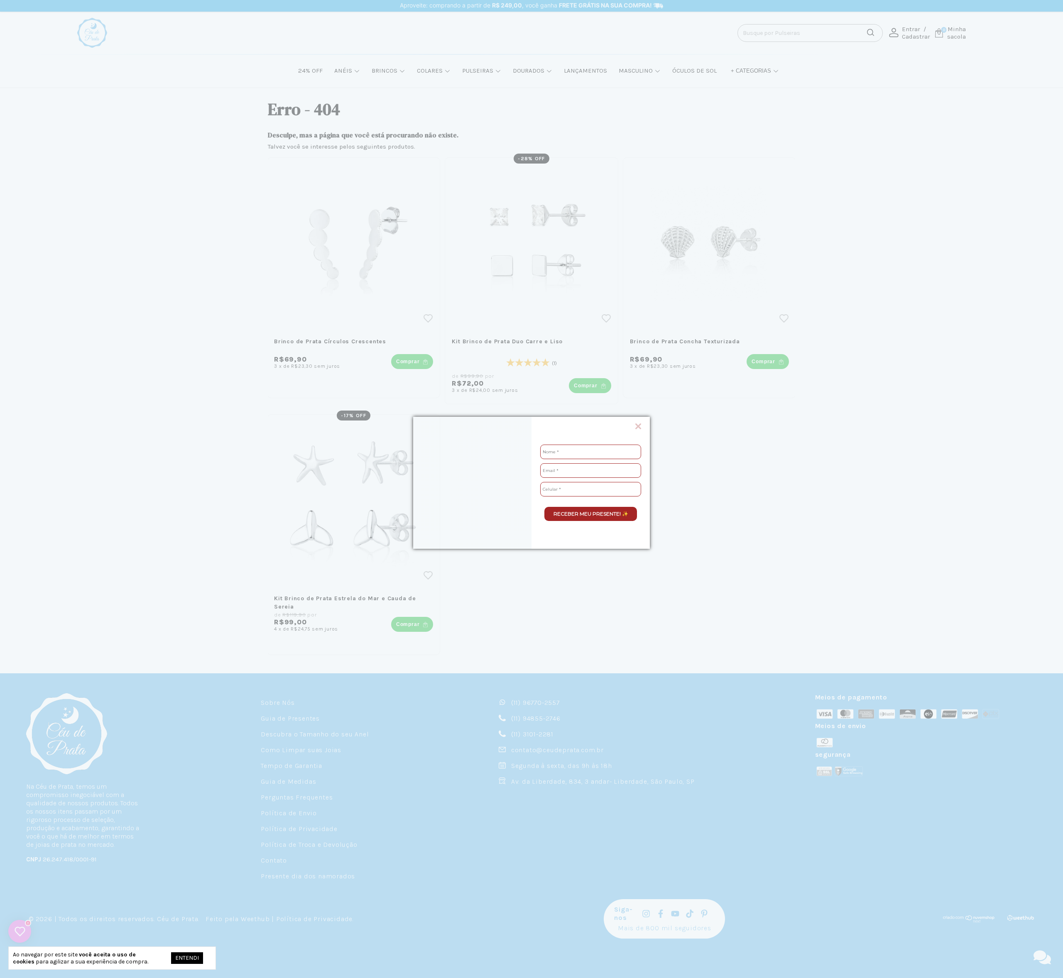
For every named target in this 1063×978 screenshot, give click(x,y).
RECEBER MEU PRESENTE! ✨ (591, 514)
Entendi (187, 957)
